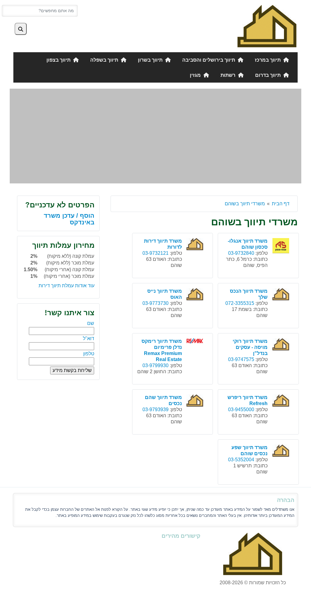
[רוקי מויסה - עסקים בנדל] (281, 345)
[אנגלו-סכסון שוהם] (281, 246)
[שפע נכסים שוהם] (281, 451)
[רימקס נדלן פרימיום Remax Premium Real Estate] (195, 341)
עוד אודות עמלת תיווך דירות (66, 285)
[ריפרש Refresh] (281, 401)
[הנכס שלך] (281, 295)
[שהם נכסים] (195, 401)
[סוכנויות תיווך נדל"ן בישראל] (267, 25)
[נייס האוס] (195, 295)
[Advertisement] (155, 136)
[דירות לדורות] (195, 244)
